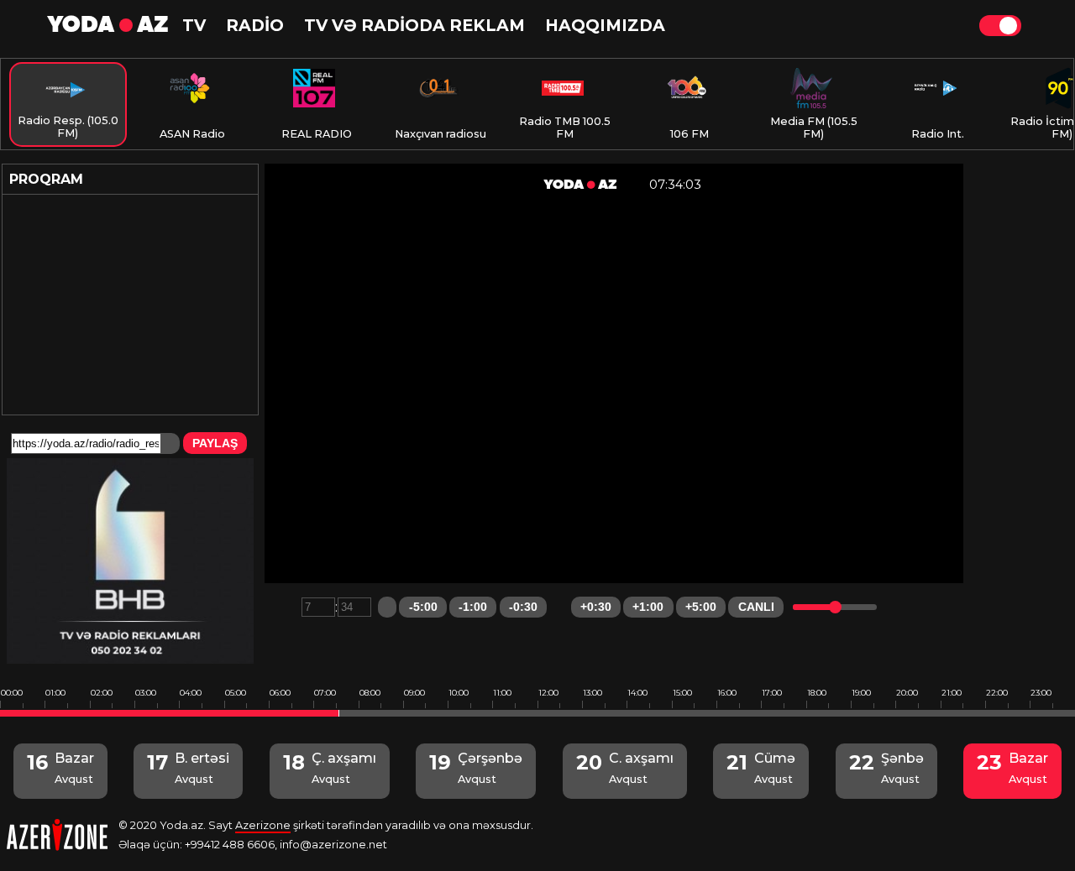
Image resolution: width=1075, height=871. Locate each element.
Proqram (46, 179)
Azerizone (263, 825)
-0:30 (523, 606)
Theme (1000, 25)
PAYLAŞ (215, 443)
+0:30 (595, 606)
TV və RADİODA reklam (414, 25)
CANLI (756, 606)
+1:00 (647, 606)
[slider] (835, 607)
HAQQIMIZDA (605, 25)
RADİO (255, 25)
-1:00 (473, 606)
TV (194, 25)
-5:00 (423, 606)
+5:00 (700, 606)
